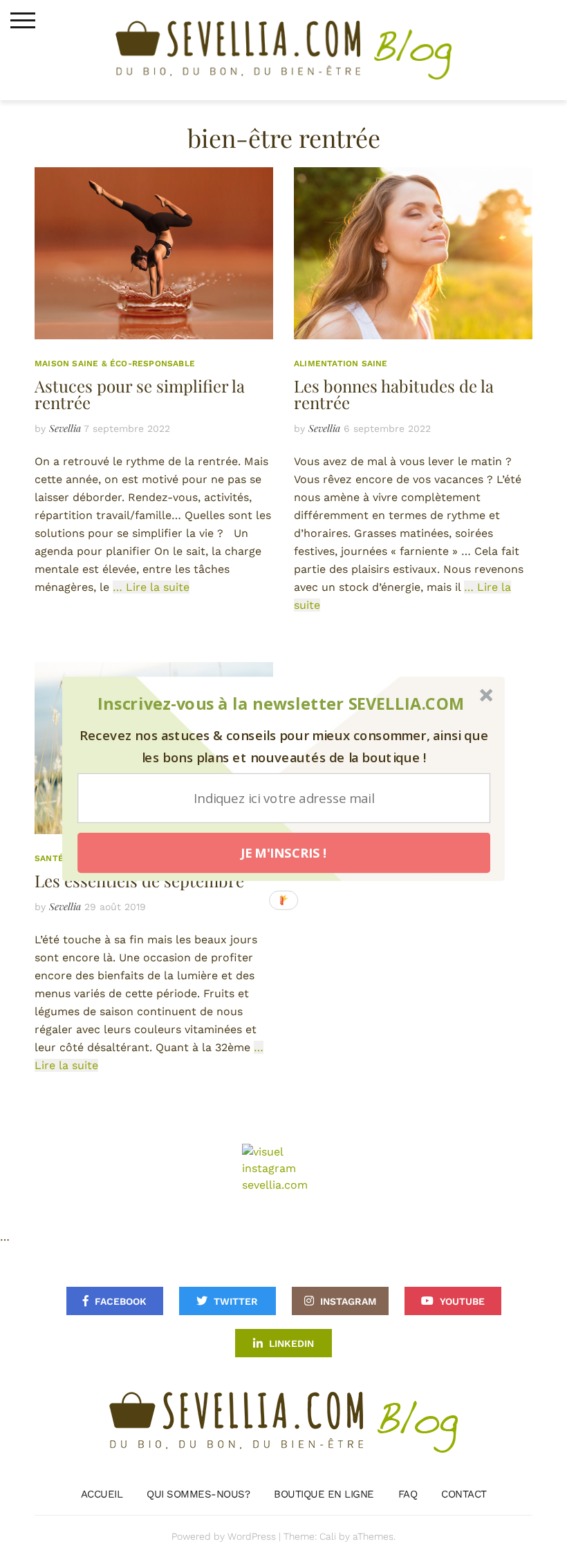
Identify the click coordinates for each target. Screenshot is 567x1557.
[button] (281, 704)
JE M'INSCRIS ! (284, 853)
